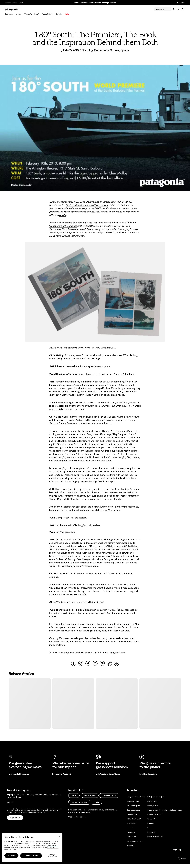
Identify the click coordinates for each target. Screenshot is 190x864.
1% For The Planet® (134, 819)
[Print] (116, 663)
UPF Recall (151, 832)
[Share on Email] (102, 663)
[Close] (59, 836)
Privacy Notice (152, 805)
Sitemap (130, 845)
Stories (15, 3)
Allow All (11, 855)
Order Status (89, 795)
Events (129, 828)
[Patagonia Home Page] (11, 9)
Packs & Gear (47, 14)
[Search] (163, 9)
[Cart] (182, 9)
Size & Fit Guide (109, 795)
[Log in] (178, 9)
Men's (18, 14)
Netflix (62, 214)
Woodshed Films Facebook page (70, 208)
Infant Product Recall (155, 837)
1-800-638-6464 (83, 812)
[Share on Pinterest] (81, 663)
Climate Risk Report (154, 814)
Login (96, 802)
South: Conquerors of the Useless (72, 652)
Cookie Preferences (77, 817)
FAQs (74, 795)
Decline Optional (31, 855)
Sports (59, 14)
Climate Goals (132, 814)
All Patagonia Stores (134, 841)
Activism (8, 3)
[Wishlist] (174, 9)
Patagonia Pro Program (156, 797)
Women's (28, 14)
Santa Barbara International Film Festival (87, 205)
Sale (67, 14)
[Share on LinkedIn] (95, 663)
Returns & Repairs (79, 802)
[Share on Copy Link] (109, 663)
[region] (32, 847)
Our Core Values (133, 801)
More (21, 3)
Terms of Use (152, 819)
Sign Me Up (15, 817)
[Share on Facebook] (73, 663)
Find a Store (180, 3)
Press (149, 828)
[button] (181, 859)
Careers (150, 823)
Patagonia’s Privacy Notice (38, 812)
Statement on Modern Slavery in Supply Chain (164, 810)
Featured (9, 14)
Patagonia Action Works (136, 797)
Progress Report (133, 805)
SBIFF (97, 208)
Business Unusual (133, 810)
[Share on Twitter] (88, 663)
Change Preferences (52, 855)
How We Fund (132, 823)
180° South (122, 201)
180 (51, 652)
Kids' (36, 14)
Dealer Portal (152, 801)
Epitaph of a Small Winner (101, 609)
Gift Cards (131, 832)
